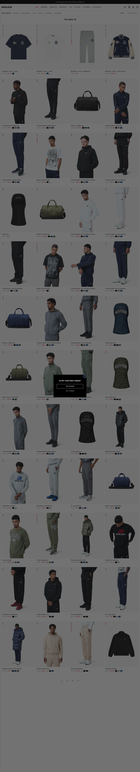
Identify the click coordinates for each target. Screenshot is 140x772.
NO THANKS (70, 391)
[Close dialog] (85, 376)
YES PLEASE (70, 386)
